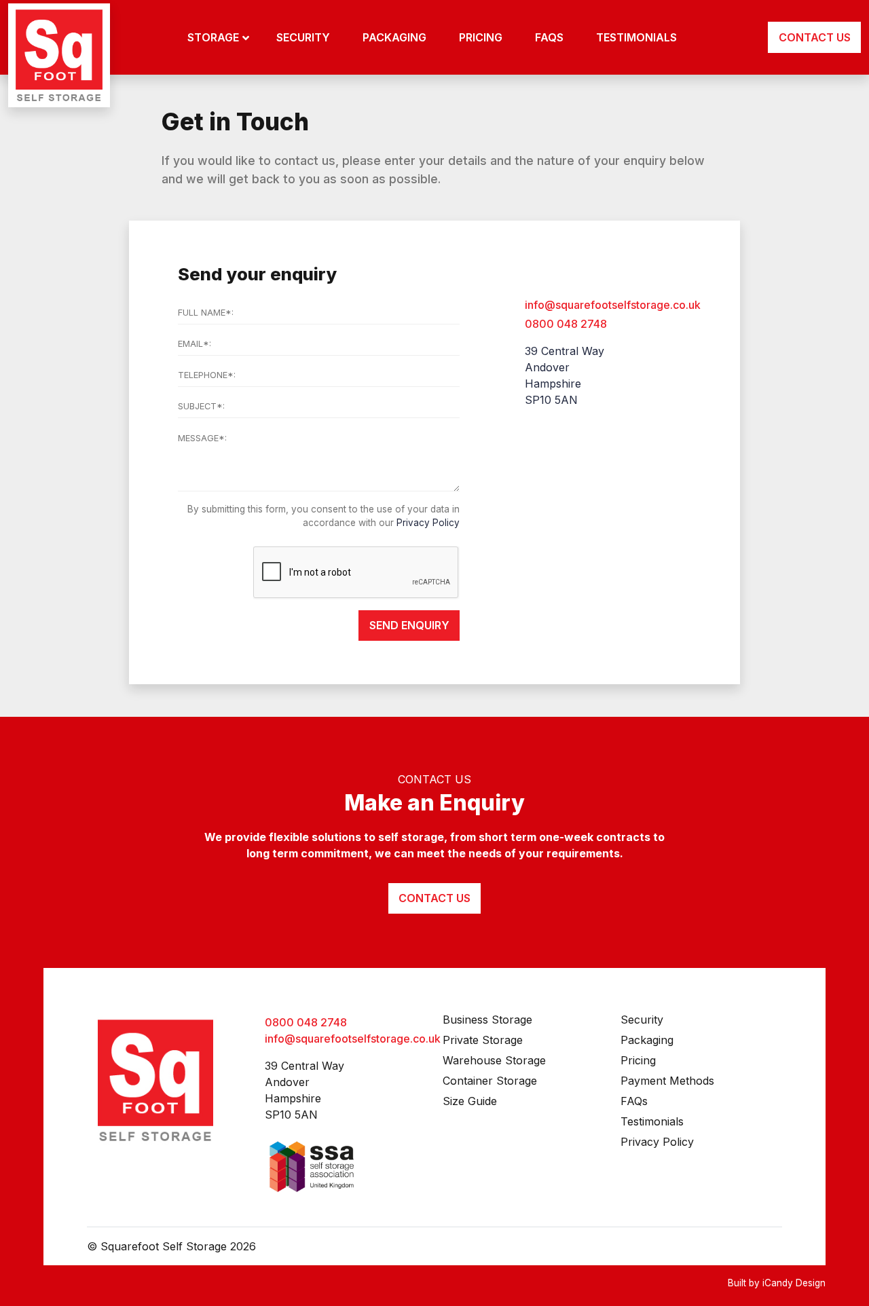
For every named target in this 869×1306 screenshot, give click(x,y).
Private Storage (483, 1040)
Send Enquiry (409, 625)
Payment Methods (667, 1080)
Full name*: (206, 312)
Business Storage (487, 1019)
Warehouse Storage (494, 1060)
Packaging (647, 1040)
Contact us (434, 898)
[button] (218, 37)
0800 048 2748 (566, 324)
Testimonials (652, 1121)
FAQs (634, 1101)
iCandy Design (794, 1282)
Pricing (638, 1060)
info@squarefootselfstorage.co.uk (613, 305)
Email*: (194, 344)
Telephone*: (207, 375)
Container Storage (490, 1080)
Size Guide (470, 1101)
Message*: (202, 438)
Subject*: (201, 406)
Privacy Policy (428, 522)
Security (642, 1019)
